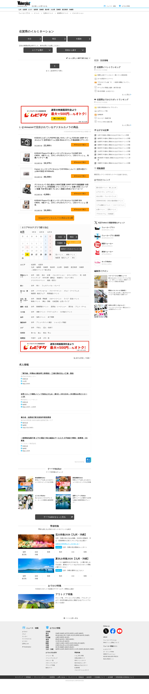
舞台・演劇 (46, 301)
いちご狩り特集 (79, 655)
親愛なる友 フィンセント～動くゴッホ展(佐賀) (112, 75)
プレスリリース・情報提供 (76, 677)
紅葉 (48, 275)
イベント (36, 13)
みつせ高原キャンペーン (105, 78)
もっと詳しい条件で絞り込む (78, 58)
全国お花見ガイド (79, 658)
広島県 (57, 645)
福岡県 (36, 9)
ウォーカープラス (24, 13)
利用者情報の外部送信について (125, 677)
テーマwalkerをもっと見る (55, 517)
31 (23, 258)
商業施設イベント (53, 293)
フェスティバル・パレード (51, 285)
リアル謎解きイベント (103, 205)
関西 (47, 643)
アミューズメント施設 (44, 322)
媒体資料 (89, 677)
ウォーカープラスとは (109, 640)
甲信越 (48, 637)
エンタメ (24, 636)
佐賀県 (25, 9)
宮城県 (57, 633)
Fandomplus (27, 647)
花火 (43, 275)
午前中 (33, 338)
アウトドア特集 (64, 594)
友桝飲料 (100, 114)
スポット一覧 (50, 660)
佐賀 (36, 552)
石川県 (57, 641)
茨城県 (87, 635)
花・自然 (83, 275)
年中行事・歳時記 (49, 278)
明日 (54, 39)
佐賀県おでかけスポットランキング (112, 99)
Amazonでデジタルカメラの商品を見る (54, 218)
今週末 (79, 39)
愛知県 (57, 639)
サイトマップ (19, 677)
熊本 (60, 552)
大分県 (53, 9)
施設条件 (23, 322)
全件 (32, 275)
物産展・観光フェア (62, 258)
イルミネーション (58, 275)
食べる (33, 333)
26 (32, 254)
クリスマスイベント (38, 280)
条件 (21, 317)
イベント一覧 (50, 655)
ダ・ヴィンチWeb (108, 651)
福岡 (24, 552)
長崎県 (41, 9)
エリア (22, 265)
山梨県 (57, 637)
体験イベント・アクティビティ (47, 312)
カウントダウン (72, 275)
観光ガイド (49, 667)
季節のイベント (24, 276)
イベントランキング (51, 658)
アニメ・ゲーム (80, 306)
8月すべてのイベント (70, 249)
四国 (47, 647)
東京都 (57, 635)
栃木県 (82, 635)
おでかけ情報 (126, 6)
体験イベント (70, 254)
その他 (22, 312)
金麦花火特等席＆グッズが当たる (66, 544)
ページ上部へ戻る (72, 618)
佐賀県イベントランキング (109, 67)
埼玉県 (73, 635)
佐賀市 (30, 9)
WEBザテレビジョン (109, 654)
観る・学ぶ (47, 333)
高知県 (72, 647)
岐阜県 (62, 639)
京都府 (62, 643)
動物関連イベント (42, 306)
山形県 (76, 633)
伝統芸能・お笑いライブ (60, 301)
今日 (29, 39)
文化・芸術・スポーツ (24, 300)
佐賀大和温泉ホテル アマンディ (108, 107)
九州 (19, 9)
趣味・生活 (24, 307)
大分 (72, 552)
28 (41, 254)
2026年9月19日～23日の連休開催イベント (109, 201)
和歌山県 (77, 643)
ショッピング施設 (60, 322)
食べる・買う (24, 291)
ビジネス (24, 641)
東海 (47, 639)
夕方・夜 (46, 338)
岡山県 (62, 645)
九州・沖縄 (49, 649)
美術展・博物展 (41, 299)
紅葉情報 (77, 667)
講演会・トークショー (58, 306)
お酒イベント (100, 209)
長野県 (62, 637)
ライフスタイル (26, 639)
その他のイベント (66, 312)
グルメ (24, 634)
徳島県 (67, 647)
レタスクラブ (107, 649)
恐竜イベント (112, 209)
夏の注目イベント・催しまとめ (106, 187)
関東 (47, 635)
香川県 (57, 647)
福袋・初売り (51, 280)
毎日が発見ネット (108, 659)
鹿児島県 (65, 9)
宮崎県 (58, 9)
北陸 (47, 641)
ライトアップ (35, 278)
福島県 (81, 633)
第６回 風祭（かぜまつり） (106, 91)
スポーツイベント (55, 299)
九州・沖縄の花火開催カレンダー (71, 547)
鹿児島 (24, 554)
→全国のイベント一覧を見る (41, 270)
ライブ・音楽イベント (71, 299)
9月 (33, 232)
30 (50, 254)
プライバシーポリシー (40, 677)
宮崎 (85, 552)
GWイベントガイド (80, 660)
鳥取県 (72, 645)
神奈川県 (62, 635)
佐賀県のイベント (62, 13)
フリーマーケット (55, 291)
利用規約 (28, 677)
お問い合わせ (61, 677)
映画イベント (35, 301)
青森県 (62, 633)
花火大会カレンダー (80, 663)
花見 (37, 275)
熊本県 (47, 9)
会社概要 (110, 677)
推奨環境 (52, 677)
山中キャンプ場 (102, 111)
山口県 (67, 645)
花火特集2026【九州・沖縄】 (71, 534)
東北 (47, 633)
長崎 (48, 552)
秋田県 (72, 633)
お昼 (39, 338)
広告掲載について (99, 677)
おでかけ (24, 631)
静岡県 (72, 639)
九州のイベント (48, 13)
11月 (48, 232)
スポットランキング (51, 663)
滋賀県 (82, 643)
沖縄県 (71, 9)
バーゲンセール (41, 291)
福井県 (67, 641)
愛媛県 (62, 647)
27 (36, 254)
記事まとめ (25, 643)
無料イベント (41, 317)
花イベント (59, 254)
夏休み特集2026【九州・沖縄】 (72, 558)
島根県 (76, 645)
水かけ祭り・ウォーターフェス (106, 196)
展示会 (71, 306)
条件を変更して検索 (82, 358)
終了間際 (51, 317)
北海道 (48, 631)
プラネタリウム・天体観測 (104, 214)
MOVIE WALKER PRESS (110, 656)
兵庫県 (67, 643)
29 (45, 254)
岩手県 (67, 633)
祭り (73, 258)
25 (27, 254)
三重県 (67, 639)
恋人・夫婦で (47, 327)
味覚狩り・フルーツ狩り (65, 278)
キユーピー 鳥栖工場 (104, 118)
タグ (21, 328)
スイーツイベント (119, 205)
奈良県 (72, 643)
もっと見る (126, 94)
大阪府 (57, 643)
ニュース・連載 (111, 6)
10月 (41, 232)
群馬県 (78, 635)
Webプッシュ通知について (111, 642)
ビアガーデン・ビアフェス (104, 192)
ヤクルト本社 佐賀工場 (105, 122)
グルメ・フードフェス (71, 291)
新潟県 (67, 637)
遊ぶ (39, 333)
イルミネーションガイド (81, 670)
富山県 (62, 641)
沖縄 (36, 554)
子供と (38, 327)
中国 (47, 645)
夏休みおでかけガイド (81, 665)
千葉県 (68, 635)
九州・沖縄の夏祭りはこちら (69, 570)
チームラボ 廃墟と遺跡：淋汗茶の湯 (109, 87)
